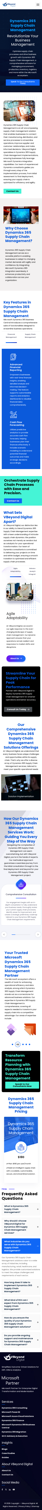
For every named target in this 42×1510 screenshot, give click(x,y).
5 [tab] (28, 934)
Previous (4, 934)
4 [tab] (25, 934)
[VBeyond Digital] (9, 5)
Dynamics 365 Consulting (14, 1408)
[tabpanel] (12, 1029)
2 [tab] (17, 934)
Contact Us (7, 1474)
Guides (5, 1457)
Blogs (4, 1449)
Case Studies (8, 1453)
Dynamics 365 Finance (13, 1420)
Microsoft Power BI (11, 1412)
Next (38, 934)
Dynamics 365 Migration (14, 1432)
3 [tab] (21, 934)
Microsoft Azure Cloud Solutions (18, 1416)
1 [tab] (13, 934)
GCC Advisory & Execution (15, 1436)
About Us (6, 1470)
